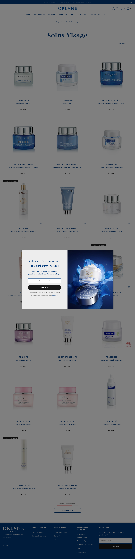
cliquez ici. (55, 295)
